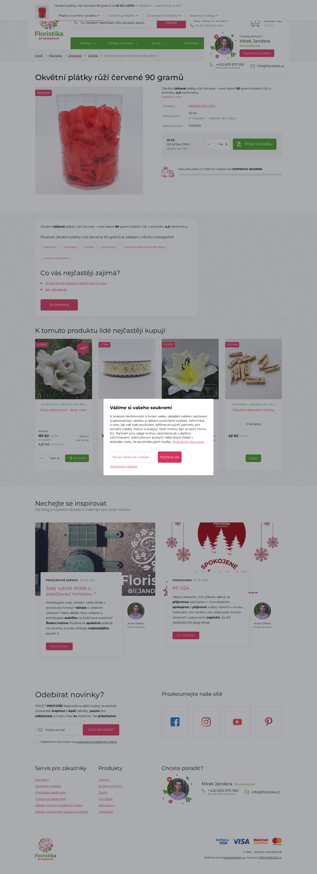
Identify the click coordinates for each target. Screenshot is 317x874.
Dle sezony (107, 805)
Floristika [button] (191, 43)
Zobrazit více (171, 97)
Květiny (104, 780)
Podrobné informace (188, 442)
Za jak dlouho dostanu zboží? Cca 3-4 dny (76, 283)
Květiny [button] (86, 43)
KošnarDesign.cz (234, 857)
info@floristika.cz (270, 66)
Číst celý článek (59, 646)
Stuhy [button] (156, 43)
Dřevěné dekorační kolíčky (253, 410)
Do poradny (59, 305)
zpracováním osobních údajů (96, 741)
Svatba (93, 55)
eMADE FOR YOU (202, 106)
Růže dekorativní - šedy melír (63, 410)
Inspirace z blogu (202, 15)
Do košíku (80, 458)
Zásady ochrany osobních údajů (59, 805)
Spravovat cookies (123, 466)
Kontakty (42, 780)
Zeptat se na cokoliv (257, 53)
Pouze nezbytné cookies (131, 457)
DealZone (106, 812)
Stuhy (103, 792)
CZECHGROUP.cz (269, 857)
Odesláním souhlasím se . (79, 741)
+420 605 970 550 (208, 22)
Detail (253, 458)
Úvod (38, 55)
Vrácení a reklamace (50, 799)
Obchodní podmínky (50, 792)
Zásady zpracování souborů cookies (61, 812)
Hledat (171, 23)
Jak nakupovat (56, 289)
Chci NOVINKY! (101, 730)
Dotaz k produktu (122, 15)
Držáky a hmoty (111, 786)
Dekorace (75, 55)
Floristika (55, 55)
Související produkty (162, 15)
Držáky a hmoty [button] (121, 43)
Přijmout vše (169, 457)
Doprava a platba (48, 786)
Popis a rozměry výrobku (78, 15)
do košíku (259, 144)
